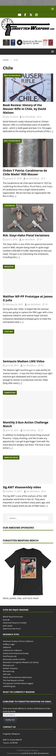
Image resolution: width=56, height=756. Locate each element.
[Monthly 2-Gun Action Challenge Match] (28, 405)
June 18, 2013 (12, 430)
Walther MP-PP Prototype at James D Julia (28, 298)
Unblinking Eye (9, 686)
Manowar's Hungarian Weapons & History (21, 662)
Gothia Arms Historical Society (16, 653)
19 (46, 304)
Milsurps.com (8, 665)
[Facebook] (25, 15)
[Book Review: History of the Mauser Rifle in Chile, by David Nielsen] (28, 88)
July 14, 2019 (12, 116)
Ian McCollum (28, 116)
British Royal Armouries (13, 616)
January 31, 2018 (14, 178)
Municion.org (8, 671)
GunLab (6, 619)
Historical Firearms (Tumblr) (15, 622)
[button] (52, 8)
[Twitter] (30, 15)
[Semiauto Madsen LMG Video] (28, 344)
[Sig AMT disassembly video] (28, 469)
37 (41, 239)
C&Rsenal (7, 647)
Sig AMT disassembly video (22, 487)
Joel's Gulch (7, 625)
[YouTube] (19, 15)
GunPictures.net (10, 656)
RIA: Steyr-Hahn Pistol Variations (26, 235)
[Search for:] (28, 518)
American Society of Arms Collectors (18, 641)
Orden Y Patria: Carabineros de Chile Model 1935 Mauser (25, 172)
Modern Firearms (10, 668)
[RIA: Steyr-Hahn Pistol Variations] (28, 218)
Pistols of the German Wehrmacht (17, 677)
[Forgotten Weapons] (28, 35)
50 (42, 365)
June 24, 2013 (12, 365)
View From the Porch (12, 628)
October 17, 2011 (14, 491)
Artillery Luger (9, 644)
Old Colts (7, 674)
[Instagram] (36, 15)
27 (42, 430)
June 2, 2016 (11, 239)
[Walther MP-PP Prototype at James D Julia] (28, 279)
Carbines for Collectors (12, 650)
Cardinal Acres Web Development (35, 753)
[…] (51, 131)
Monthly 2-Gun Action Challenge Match (25, 424)
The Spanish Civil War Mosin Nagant (18, 683)
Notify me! (10, 719)
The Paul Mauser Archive (13, 680)
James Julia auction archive (14, 659)
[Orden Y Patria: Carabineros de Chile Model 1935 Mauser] (28, 153)
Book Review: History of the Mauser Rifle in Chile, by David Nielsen (24, 109)
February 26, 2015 (14, 304)
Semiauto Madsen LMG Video (23, 361)
